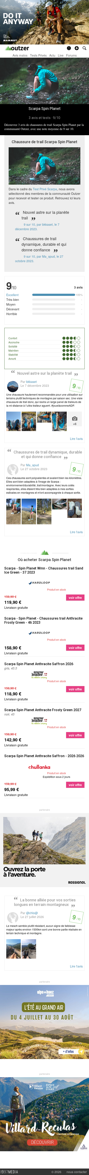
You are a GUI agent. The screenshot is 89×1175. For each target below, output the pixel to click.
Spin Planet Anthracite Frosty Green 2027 (42, 710)
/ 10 (76, 387)
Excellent (12, 295)
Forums (71, 55)
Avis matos (20, 55)
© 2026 (56, 1172)
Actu (52, 55)
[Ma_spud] (12, 469)
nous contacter (77, 1172)
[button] (76, 48)
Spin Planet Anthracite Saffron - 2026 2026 (44, 756)
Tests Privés (38, 55)
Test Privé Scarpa (45, 189)
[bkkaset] (12, 386)
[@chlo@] (12, 917)
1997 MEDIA (10, 1172)
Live (61, 55)
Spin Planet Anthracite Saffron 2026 (38, 664)
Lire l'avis (76, 438)
